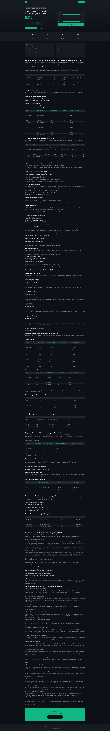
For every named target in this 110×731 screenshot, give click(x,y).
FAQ (61, 1)
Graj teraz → (81, 1)
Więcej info (41, 28)
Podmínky (57, 728)
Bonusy (53, 1)
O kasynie (49, 1)
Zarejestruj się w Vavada (31, 27)
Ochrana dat (53, 728)
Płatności (57, 1)
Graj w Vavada (70, 24)
